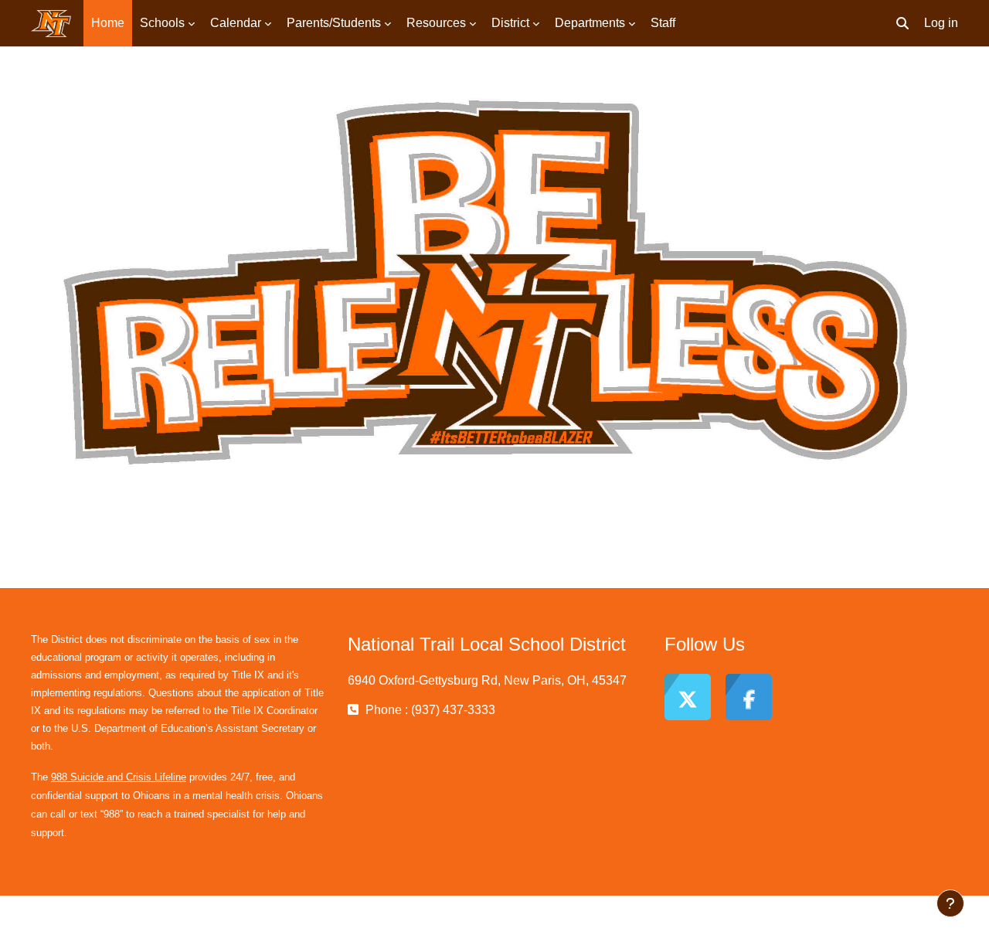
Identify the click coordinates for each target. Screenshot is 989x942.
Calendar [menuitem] (235, 22)
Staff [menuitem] (663, 22)
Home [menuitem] (107, 22)
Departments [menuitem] (590, 22)
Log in (941, 22)
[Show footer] (950, 903)
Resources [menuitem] (436, 22)
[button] (902, 23)
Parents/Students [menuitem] (334, 22)
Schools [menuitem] (162, 22)
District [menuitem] (510, 22)
